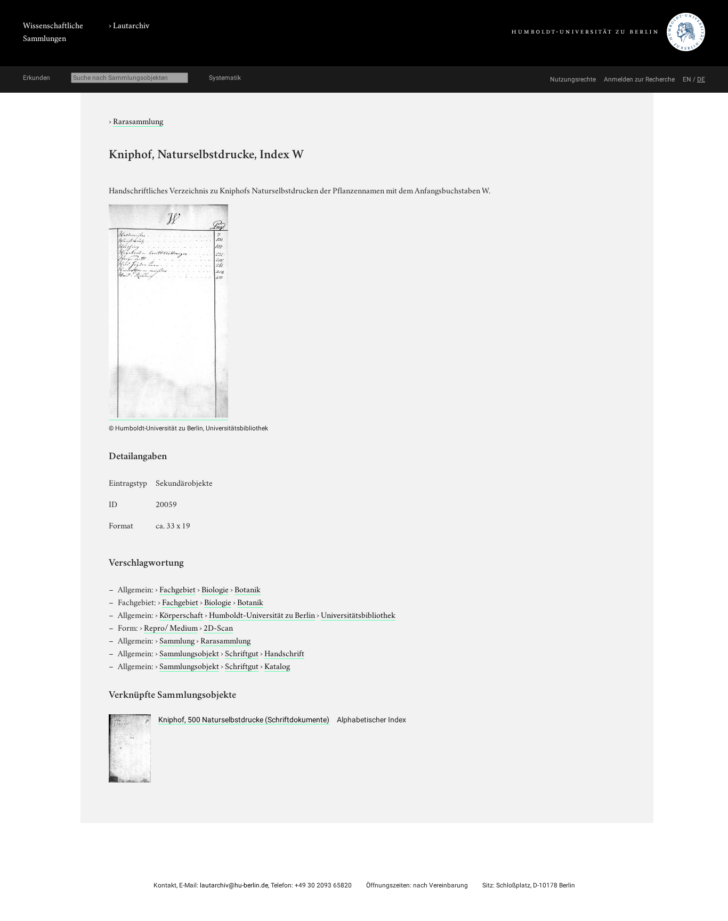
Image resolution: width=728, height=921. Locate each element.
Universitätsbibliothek (358, 614)
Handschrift (284, 652)
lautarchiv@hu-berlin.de (234, 885)
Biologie (215, 588)
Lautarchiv (131, 24)
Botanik (247, 588)
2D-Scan (218, 627)
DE (701, 79)
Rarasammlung (138, 120)
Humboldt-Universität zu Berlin (262, 614)
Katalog (277, 665)
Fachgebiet (177, 588)
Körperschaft (181, 614)
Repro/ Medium (171, 627)
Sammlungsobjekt (189, 652)
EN (687, 79)
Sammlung (177, 640)
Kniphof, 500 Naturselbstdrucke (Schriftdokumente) (243, 719)
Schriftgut (241, 652)
